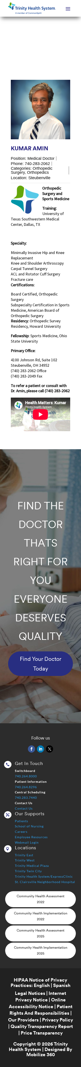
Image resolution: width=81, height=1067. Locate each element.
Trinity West (25, 860)
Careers (21, 831)
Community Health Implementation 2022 (40, 916)
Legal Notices (30, 993)
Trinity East (24, 855)
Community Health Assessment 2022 (40, 899)
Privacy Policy (57, 1020)
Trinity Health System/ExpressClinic (44, 876)
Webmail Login (27, 842)
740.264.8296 (26, 787)
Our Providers (23, 1020)
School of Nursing (29, 826)
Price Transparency (42, 1033)
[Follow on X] (49, 749)
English (42, 985)
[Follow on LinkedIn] (40, 749)
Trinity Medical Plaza (32, 866)
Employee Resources (31, 837)
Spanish (61, 985)
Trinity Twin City (28, 871)
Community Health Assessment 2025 (40, 933)
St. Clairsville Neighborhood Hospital (45, 882)
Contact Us (24, 808)
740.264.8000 (26, 776)
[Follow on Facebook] (31, 749)
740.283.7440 (26, 797)
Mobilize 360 (40, 1054)
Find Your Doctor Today (40, 663)
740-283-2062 (37, 163)
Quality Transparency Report (42, 1026)
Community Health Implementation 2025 (40, 950)
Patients (21, 821)
